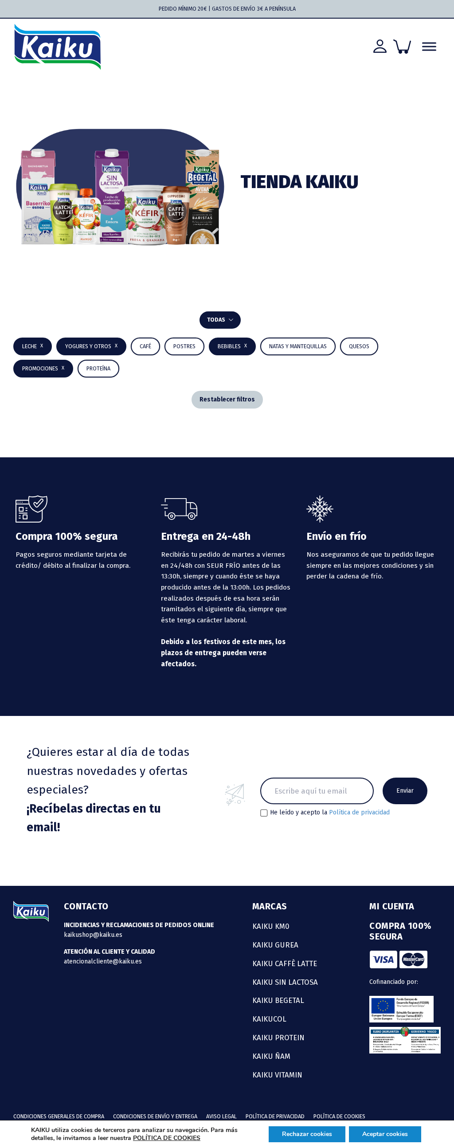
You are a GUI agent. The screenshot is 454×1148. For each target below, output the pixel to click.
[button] (232, 346)
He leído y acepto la (330, 813)
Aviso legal (221, 1116)
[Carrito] (402, 46)
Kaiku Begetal (278, 1000)
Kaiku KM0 (271, 926)
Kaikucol (269, 1018)
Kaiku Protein (278, 1037)
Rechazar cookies (307, 1134)
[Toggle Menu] (429, 47)
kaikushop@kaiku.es (93, 935)
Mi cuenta (392, 906)
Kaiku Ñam (271, 1056)
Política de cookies (339, 1116)
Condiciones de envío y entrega (155, 1116)
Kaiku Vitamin (277, 1074)
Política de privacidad (359, 812)
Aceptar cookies (385, 1134)
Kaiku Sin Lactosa (285, 982)
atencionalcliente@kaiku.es (103, 961)
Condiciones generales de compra (58, 1116)
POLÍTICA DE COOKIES (166, 1138)
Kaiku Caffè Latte (284, 963)
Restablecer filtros (227, 399)
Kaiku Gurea (275, 944)
